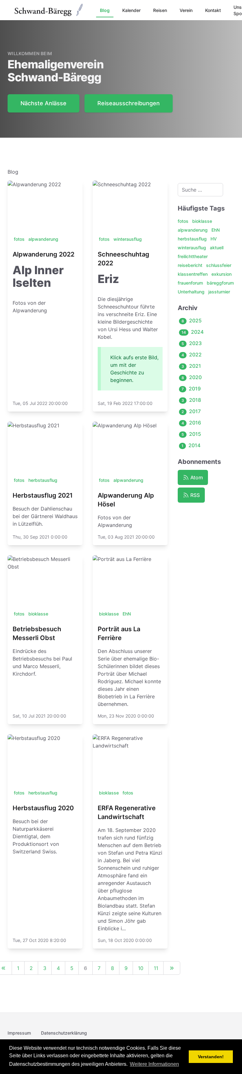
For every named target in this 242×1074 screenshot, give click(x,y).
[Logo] (49, 10)
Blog (105, 10)
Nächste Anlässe (43, 103)
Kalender (131, 10)
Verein (186, 10)
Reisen (160, 10)
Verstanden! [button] (211, 1056)
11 (156, 968)
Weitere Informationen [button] (154, 1064)
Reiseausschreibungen (128, 103)
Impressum (19, 1033)
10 (140, 968)
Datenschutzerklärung (64, 1033)
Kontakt (213, 10)
